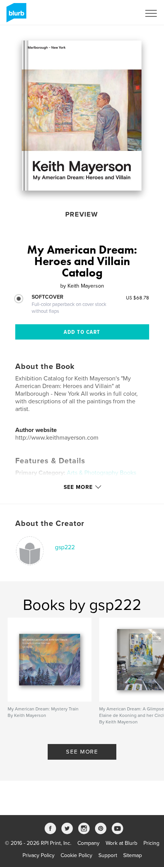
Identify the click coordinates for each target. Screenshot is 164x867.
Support (107, 855)
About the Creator (49, 523)
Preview (81, 214)
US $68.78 (137, 297)
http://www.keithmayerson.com (56, 438)
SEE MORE (82, 751)
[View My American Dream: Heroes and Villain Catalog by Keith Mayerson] (81, 115)
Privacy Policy (39, 855)
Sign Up (121, 13)
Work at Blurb (121, 843)
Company (88, 843)
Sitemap (132, 855)
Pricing (151, 843)
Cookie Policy (76, 855)
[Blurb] (15, 16)
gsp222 (65, 547)
